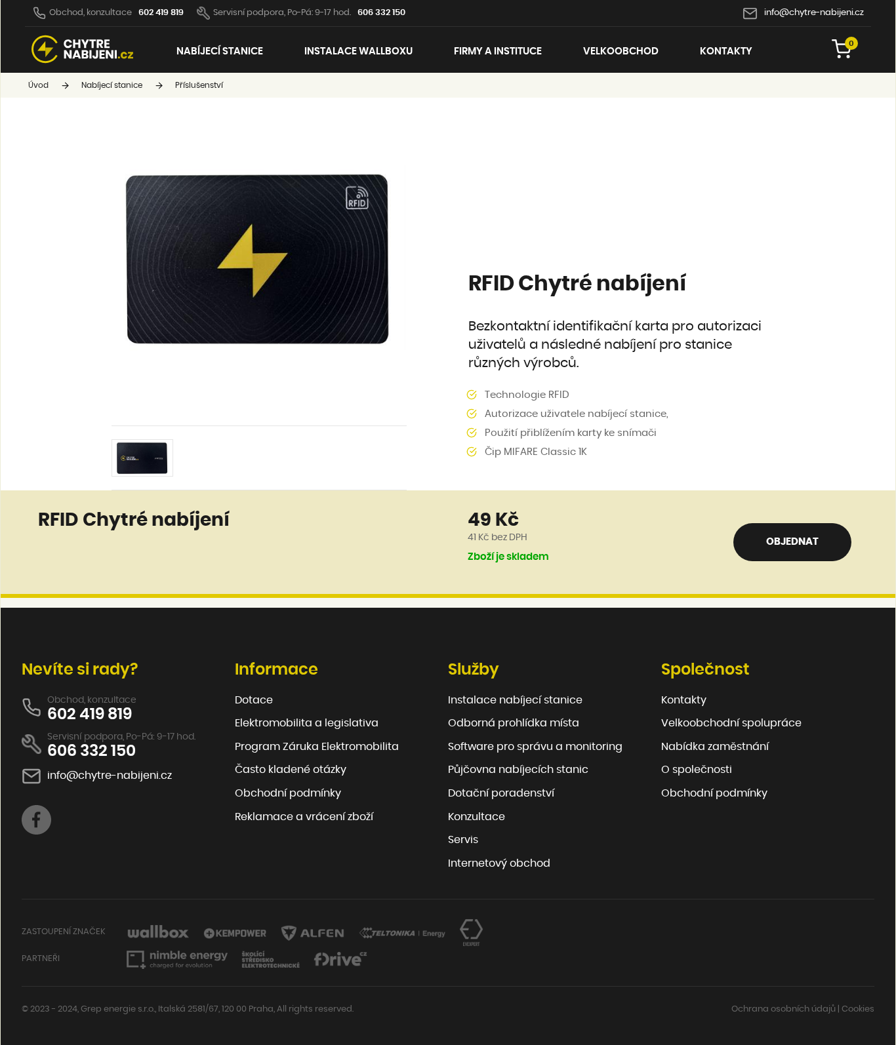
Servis (463, 840)
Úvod (38, 85)
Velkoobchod (621, 51)
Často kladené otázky (290, 769)
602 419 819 (161, 13)
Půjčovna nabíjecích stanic (518, 769)
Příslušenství (199, 85)
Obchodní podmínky (288, 793)
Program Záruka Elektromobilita (317, 746)
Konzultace (476, 817)
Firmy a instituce (498, 51)
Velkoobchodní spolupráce (731, 723)
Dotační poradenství (501, 793)
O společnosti (696, 769)
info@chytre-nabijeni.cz (814, 13)
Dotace (254, 700)
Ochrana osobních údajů (783, 1009)
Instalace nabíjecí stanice (515, 700)
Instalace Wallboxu (358, 51)
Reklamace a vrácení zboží (304, 817)
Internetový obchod (499, 863)
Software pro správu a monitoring (535, 746)
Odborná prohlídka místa (513, 723)
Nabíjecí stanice (219, 51)
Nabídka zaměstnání (715, 746)
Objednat (792, 542)
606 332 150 (381, 13)
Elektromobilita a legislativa (306, 723)
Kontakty (726, 51)
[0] (841, 56)
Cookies (858, 1009)
